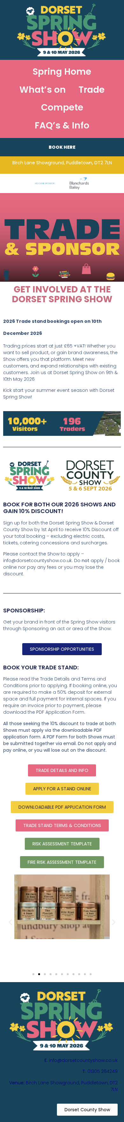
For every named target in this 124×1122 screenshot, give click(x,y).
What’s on (42, 90)
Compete (62, 107)
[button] (10, 922)
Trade (92, 90)
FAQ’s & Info (62, 125)
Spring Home (62, 72)
